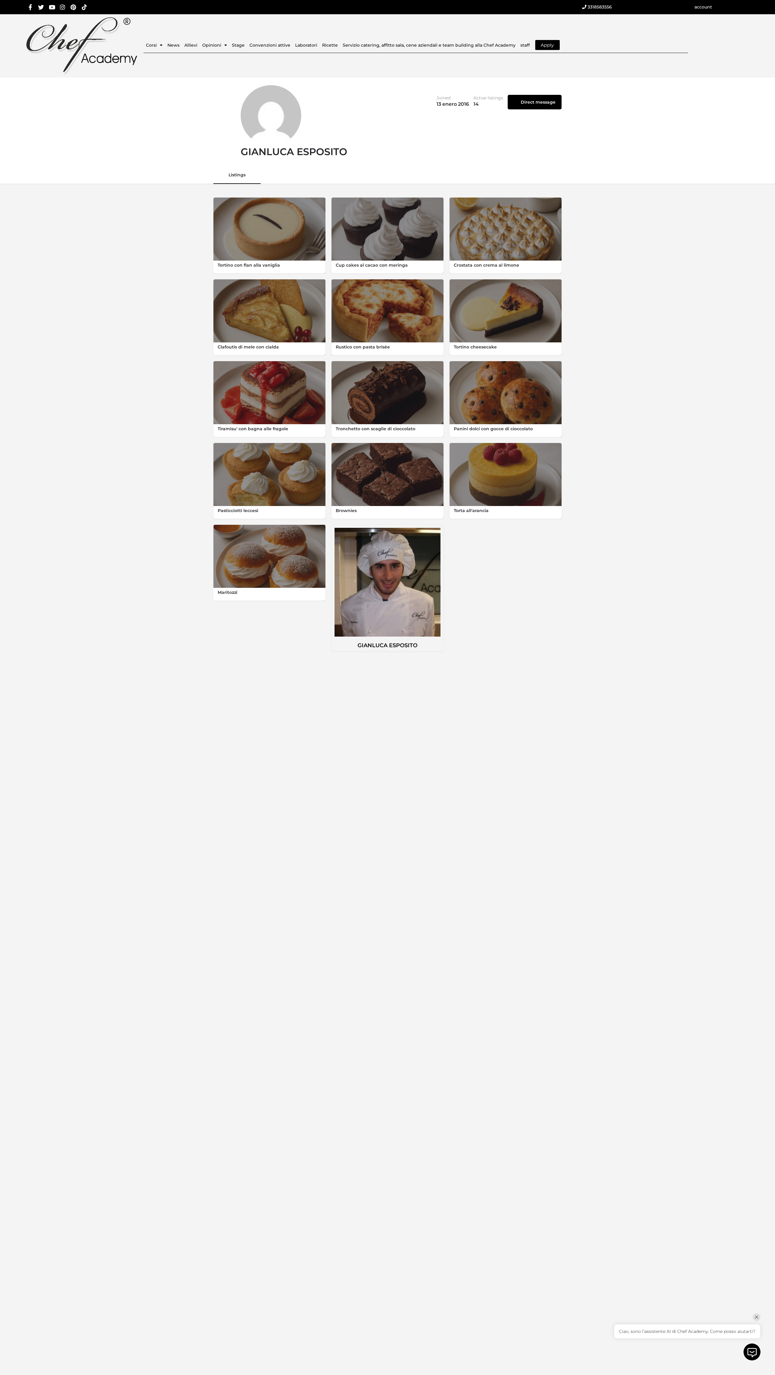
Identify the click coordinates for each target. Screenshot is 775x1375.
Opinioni (211, 45)
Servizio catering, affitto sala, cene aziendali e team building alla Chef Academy (429, 45)
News (173, 45)
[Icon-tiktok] (84, 7)
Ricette (330, 45)
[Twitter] (41, 7)
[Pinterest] (73, 7)
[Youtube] (52, 7)
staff (525, 45)
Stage (238, 45)
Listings (237, 175)
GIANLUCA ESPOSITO (387, 645)
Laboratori (306, 45)
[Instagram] (63, 7)
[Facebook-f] (30, 7)
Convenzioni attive (269, 45)
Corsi (151, 45)
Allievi (190, 45)
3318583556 (599, 7)
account (703, 7)
